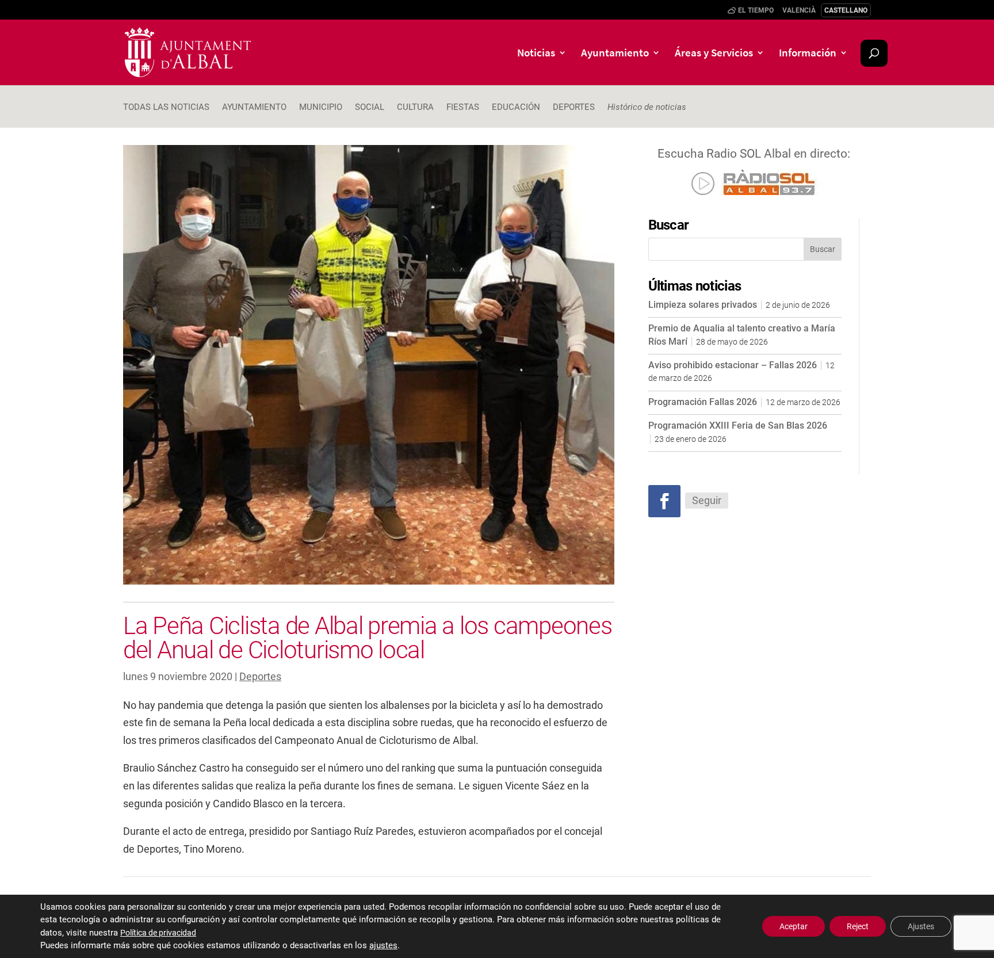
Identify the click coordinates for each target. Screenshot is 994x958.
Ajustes (921, 926)
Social (369, 107)
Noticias (536, 53)
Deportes (574, 107)
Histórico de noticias (646, 107)
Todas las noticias (166, 107)
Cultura (415, 107)
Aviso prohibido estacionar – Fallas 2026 (732, 365)
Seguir (706, 500)
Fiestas (462, 107)
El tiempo (756, 10)
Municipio (320, 107)
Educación (516, 107)
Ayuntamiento (615, 53)
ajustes (383, 946)
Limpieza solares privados (702, 304)
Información (807, 53)
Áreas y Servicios (714, 53)
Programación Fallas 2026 (702, 401)
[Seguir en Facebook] (664, 501)
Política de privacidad (158, 932)
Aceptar (793, 926)
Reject (858, 926)
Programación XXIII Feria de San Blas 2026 (737, 425)
